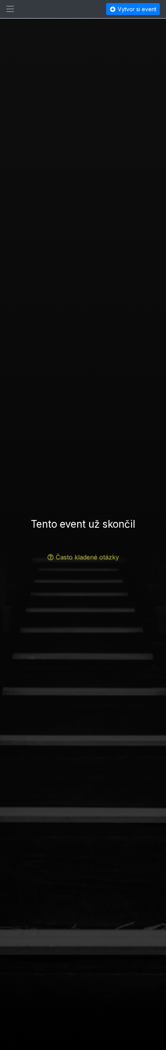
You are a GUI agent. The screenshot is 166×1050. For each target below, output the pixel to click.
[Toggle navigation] (10, 9)
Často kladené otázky (87, 557)
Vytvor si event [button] (136, 9)
